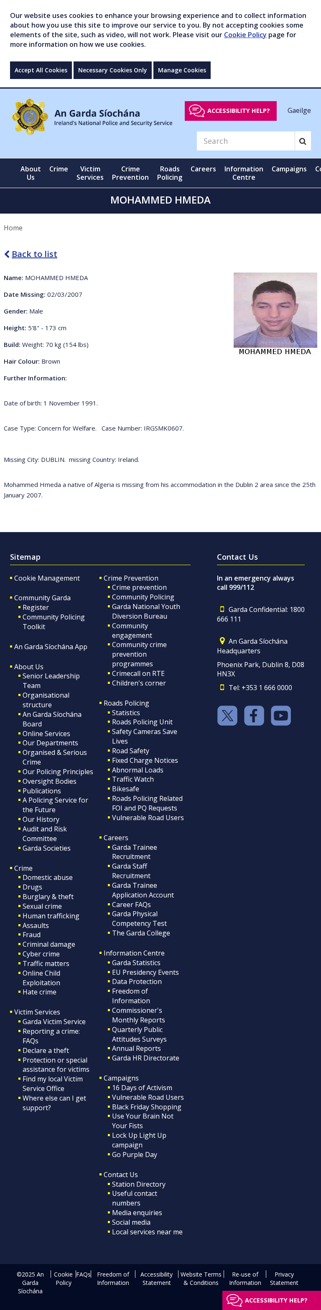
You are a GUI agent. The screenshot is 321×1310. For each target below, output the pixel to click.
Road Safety (130, 750)
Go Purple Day (134, 1154)
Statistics (126, 712)
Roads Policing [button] (169, 173)
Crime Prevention (131, 578)
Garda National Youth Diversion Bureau (146, 611)
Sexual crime (42, 906)
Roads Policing (126, 703)
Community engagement (132, 630)
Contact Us (121, 1174)
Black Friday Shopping (146, 1106)
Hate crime (39, 992)
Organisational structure (46, 700)
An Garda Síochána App (50, 646)
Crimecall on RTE (138, 673)
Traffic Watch (133, 779)
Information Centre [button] (243, 173)
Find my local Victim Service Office (53, 1083)
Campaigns (121, 1078)
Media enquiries (137, 1212)
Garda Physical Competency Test (139, 918)
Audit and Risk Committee (45, 833)
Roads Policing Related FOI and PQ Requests (147, 803)
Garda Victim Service (54, 1021)
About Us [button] (30, 173)
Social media (131, 1222)
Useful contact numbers (134, 1198)
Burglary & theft (48, 896)
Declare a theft (46, 1050)
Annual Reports (136, 1048)
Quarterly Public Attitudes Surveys (139, 1034)
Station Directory (139, 1184)
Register (36, 607)
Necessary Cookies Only (112, 70)
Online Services (46, 733)
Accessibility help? (238, 111)
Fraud (32, 934)
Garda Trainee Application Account (143, 890)
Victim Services (37, 1012)
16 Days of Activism (142, 1087)
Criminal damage (49, 944)
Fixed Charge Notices (145, 760)
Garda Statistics (136, 962)
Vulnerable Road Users (148, 817)
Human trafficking (51, 915)
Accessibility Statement (156, 1278)
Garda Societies (47, 848)
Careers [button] (203, 168)
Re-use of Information (245, 1278)
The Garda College (141, 933)
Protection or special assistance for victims (56, 1064)
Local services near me (147, 1231)
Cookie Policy (245, 34)
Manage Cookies (182, 70)
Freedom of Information (131, 995)
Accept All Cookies (41, 70)
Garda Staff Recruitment (131, 870)
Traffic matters (46, 963)
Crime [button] (58, 168)
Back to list (34, 254)
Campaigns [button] (289, 168)
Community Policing (143, 596)
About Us (28, 666)
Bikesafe (125, 788)
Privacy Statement (284, 1278)
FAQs (83, 1274)
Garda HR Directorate (145, 1058)
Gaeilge (299, 110)
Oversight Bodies (49, 781)
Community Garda (42, 597)
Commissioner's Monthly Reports (138, 1015)
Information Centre (134, 953)
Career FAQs (131, 904)
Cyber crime (41, 953)
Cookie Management (47, 578)
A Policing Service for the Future (55, 804)
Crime (23, 868)
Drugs (32, 887)
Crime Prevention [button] (130, 173)
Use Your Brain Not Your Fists (142, 1120)
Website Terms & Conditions (201, 1278)
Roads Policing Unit (142, 721)
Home (13, 227)
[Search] (303, 140)
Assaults (36, 925)
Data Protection (137, 981)
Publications (42, 790)
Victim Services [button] (90, 173)
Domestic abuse (48, 877)
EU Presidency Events (145, 972)
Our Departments (50, 742)
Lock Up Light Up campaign (139, 1140)
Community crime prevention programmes (139, 654)
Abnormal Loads (137, 770)
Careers (116, 837)
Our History (41, 819)
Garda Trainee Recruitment (134, 852)
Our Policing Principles (58, 771)
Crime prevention (139, 587)
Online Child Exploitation (41, 977)
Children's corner (139, 683)
